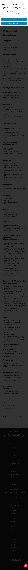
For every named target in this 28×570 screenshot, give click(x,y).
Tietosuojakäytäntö (17, 13)
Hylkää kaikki (14, 19)
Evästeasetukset (14, 16)
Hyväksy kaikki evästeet (14, 23)
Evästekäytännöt (8, 13)
